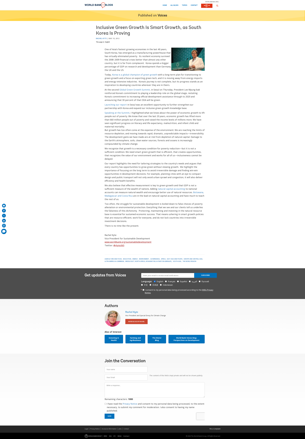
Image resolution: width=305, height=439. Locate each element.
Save (109, 416)
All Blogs (174, 5)
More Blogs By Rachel (136, 322)
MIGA (119, 436)
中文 (146, 285)
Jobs (120, 429)
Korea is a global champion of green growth (134, 74)
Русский (205, 281)
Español (183, 281)
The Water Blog (156, 339)
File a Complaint (215, 429)
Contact (194, 5)
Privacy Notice (130, 403)
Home (165, 5)
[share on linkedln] (4, 221)
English (107, 42)
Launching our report (116, 104)
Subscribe (205, 275)
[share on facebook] (4, 211)
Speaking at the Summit (117, 112)
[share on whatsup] (4, 226)
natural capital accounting (171, 188)
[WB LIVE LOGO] (206, 6)
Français (171, 281)
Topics (184, 5)
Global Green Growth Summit (134, 89)
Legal (86, 429)
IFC (114, 436)
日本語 (155, 285)
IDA (110, 436)
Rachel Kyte (101, 38)
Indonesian (168, 285)
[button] (217, 6)
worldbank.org (212, 1)
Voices (162, 15)
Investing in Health (114, 339)
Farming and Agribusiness (135, 339)
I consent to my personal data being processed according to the (179, 291)
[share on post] (4, 216)
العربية (194, 281)
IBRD (105, 436)
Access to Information (109, 429)
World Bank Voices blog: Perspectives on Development (186, 339)
